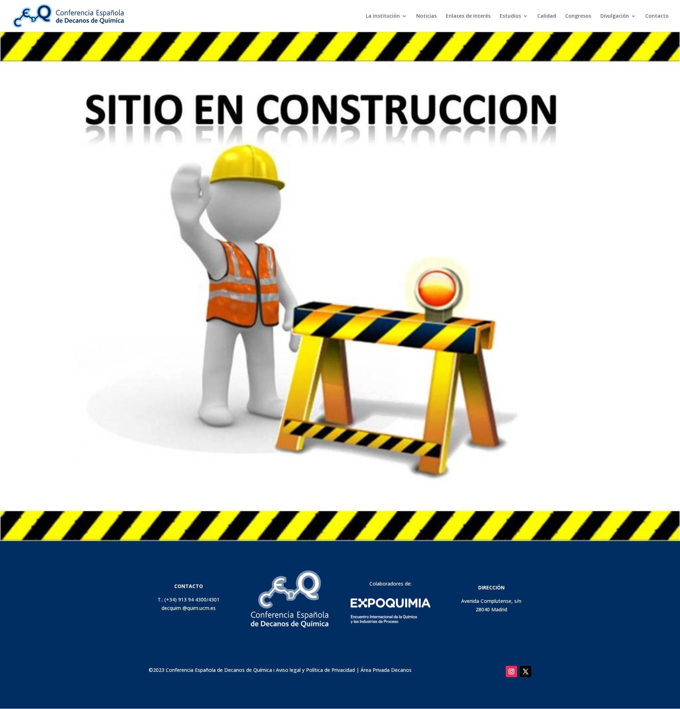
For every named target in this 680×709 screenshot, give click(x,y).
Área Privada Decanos (386, 670)
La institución (383, 16)
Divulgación (614, 16)
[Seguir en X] (525, 671)
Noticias (426, 16)
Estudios (510, 16)
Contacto (657, 16)
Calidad (546, 16)
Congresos (578, 16)
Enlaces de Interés (468, 16)
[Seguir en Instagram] (511, 671)
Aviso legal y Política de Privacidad (315, 670)
